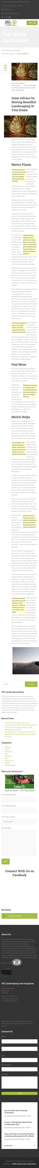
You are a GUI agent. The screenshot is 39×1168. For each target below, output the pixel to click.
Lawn (6, 754)
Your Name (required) (9, 795)
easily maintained (30, 85)
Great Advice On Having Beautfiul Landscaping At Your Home (24, 104)
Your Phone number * (9, 817)
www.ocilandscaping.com (10, 1001)
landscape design (25, 88)
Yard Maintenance (10, 765)
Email (4, 1055)
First (3, 1044)
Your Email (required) (9, 806)
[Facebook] (2, 17)
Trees (6, 758)
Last (3, 1052)
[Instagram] (7, 17)
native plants (20, 90)
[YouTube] (9, 17)
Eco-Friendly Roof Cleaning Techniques (16, 723)
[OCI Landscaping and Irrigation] (11, 23)
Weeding (7, 763)
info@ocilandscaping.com (10, 998)
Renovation (8, 756)
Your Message (6, 828)
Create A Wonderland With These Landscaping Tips (20, 725)
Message (5, 1074)
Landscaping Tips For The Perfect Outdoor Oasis (19, 732)
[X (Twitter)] (5, 17)
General (6, 749)
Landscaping (16, 85)
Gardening (7, 747)
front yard (15, 88)
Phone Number (7, 1065)
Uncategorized (9, 761)
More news (8, 1146)
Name (4, 1036)
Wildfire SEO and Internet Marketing (24, 1164)
